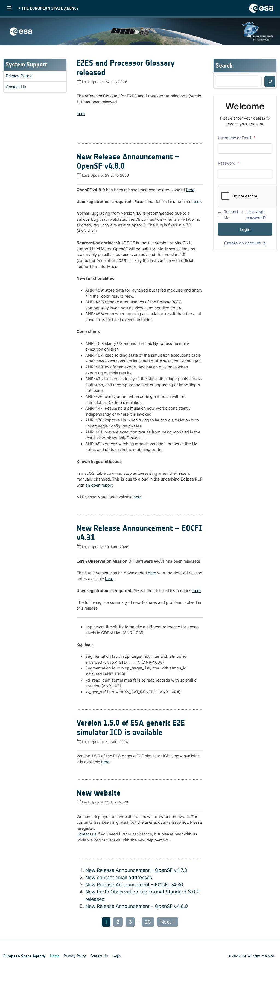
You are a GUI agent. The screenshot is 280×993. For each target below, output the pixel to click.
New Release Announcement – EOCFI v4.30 (134, 884)
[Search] (269, 81)
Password (229, 163)
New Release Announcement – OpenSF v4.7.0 (136, 870)
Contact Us (16, 87)
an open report (99, 485)
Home (54, 956)
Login (245, 229)
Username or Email (236, 137)
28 (148, 922)
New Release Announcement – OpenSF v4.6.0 (136, 906)
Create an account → (245, 243)
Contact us (87, 834)
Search (224, 65)
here (81, 113)
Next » (167, 922)
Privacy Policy (18, 76)
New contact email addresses (118, 877)
